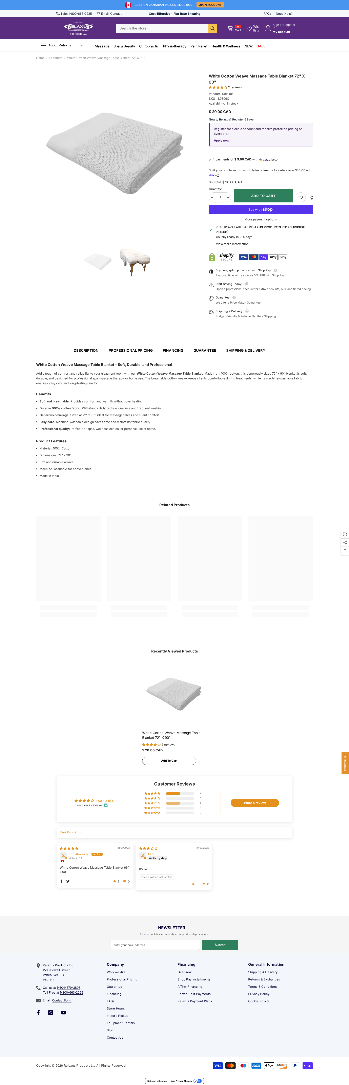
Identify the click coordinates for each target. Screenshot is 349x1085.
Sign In (276, 26)
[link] (301, 197)
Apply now (221, 140)
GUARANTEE (204, 350)
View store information (232, 244)
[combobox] (162, 28)
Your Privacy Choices (181, 1081)
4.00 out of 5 (105, 801)
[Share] (309, 197)
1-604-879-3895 (68, 988)
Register (289, 25)
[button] (218, 87)
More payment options (261, 219)
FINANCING (173, 350)
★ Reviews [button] (345, 763)
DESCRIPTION (86, 350)
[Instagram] (51, 1012)
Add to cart (263, 196)
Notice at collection (157, 1081)
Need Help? (284, 14)
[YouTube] (63, 1012)
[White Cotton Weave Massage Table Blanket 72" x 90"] (174, 694)
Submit (220, 945)
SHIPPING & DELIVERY (245, 350)
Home (40, 58)
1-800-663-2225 (80, 14)
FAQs (267, 14)
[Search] (166, 28)
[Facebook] (38, 1012)
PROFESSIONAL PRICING (131, 350)
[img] (69, 848)
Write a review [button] (255, 803)
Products (55, 58)
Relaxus (227, 94)
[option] (116, 153)
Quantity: (215, 189)
